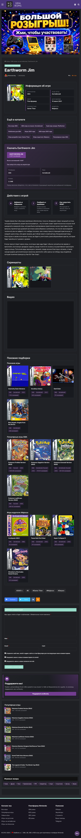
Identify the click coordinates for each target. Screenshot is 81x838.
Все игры (4, 809)
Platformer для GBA (14, 131)
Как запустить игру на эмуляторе (18, 164)
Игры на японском (7, 824)
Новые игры (5, 815)
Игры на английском (8, 821)
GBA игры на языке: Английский (32, 126)
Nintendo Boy (12, 75)
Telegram (59, 821)
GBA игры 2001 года (45, 131)
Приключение (27, 784)
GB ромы (31, 818)
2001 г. (20, 591)
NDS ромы (32, 812)
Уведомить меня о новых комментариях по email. (22, 657)
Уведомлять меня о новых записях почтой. (20, 661)
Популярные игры (7, 812)
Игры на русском (7, 818)
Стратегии (59, 784)
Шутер (67, 784)
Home (8, 61)
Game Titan (38, 591)
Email (7, 646)
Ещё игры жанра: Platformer (55, 126)
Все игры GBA (13, 126)
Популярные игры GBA (60, 137)
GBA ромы (31, 809)
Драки (13, 784)
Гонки (6, 784)
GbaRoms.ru (17, 832)
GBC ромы (32, 815)
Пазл (18, 784)
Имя (6, 638)
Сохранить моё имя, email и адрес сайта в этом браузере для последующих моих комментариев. (38, 653)
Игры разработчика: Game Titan (19, 137)
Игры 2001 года (30, 131)
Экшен (61, 591)
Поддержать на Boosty (40, 694)
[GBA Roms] (14, 4)
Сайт (43, 646)
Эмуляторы (59, 812)
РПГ (35, 784)
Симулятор (43, 784)
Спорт (51, 784)
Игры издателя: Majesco (41, 137)
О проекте (59, 815)
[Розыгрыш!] (40, 32)
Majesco (51, 591)
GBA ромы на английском (19, 61)
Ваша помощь (60, 818)
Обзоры (58, 809)
